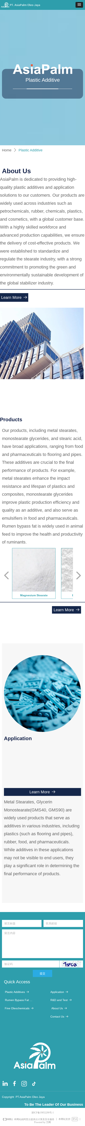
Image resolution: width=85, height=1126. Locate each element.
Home (6, 150)
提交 (42, 973)
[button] (79, 5)
